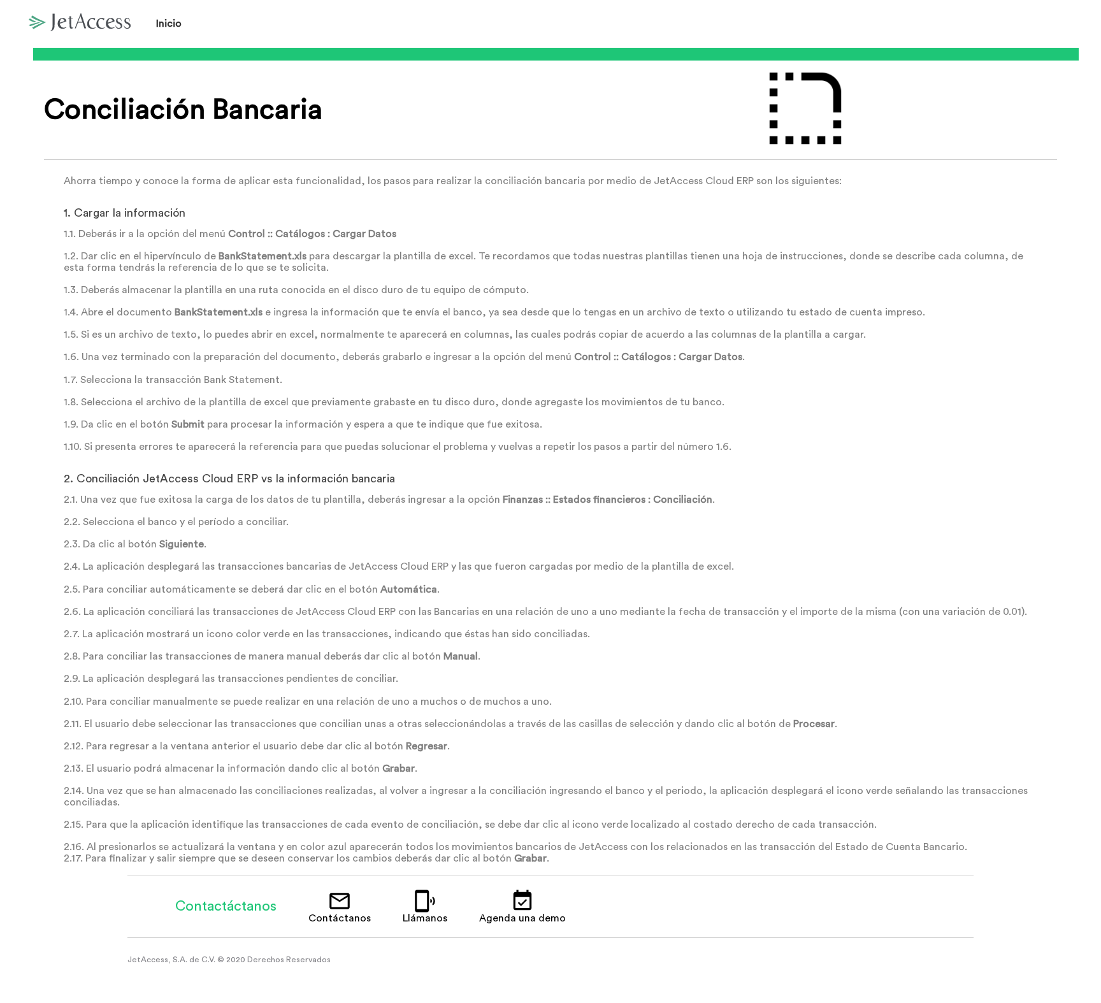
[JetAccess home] (80, 23)
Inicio (169, 23)
